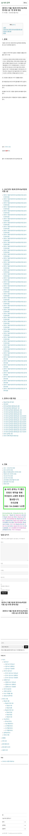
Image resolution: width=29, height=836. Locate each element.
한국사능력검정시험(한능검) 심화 (11, 406)
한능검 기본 (9, 705)
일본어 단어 (5, 750)
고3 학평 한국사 (9, 725)
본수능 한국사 (8, 721)
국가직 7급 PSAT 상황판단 (11, 675)
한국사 (15, 517)
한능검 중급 (9, 714)
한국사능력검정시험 (7, 513)
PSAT (3, 659)
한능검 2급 (20, 517)
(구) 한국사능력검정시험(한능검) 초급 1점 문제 (15, 431)
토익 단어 (4, 741)
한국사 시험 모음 (7, 31)
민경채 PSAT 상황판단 (10, 684)
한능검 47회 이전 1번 (18, 526)
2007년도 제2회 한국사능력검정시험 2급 (12, 29)
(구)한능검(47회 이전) (18, 513)
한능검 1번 (12, 515)
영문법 (3, 738)
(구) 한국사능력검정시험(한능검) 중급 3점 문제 (15, 421)
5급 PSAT (6, 661)
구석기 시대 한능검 (16, 529)
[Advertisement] (15, 19)
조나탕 (5, 12)
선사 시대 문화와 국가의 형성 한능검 (17, 527)
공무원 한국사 (7, 732)
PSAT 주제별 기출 (8, 693)
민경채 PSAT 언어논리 (10, 682)
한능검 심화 (9, 707)
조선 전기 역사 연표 (8, 475)
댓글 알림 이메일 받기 (5, 586)
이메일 (2, 570)
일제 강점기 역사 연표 (9, 481)
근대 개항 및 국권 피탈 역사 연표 (11, 479)
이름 (2, 563)
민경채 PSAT (7, 680)
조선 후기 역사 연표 (8, 477)
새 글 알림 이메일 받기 (5, 590)
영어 (3, 821)
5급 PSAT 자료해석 (9, 668)
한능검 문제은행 (18, 522)
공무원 (3, 825)
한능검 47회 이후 (9, 703)
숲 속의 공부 (5, 3)
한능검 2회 (18, 515)
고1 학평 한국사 (9, 730)
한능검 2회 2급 (20, 518)
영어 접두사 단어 (6, 747)
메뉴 (26, 2)
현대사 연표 (6, 483)
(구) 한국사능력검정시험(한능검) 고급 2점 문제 (15, 417)
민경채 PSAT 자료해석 (10, 686)
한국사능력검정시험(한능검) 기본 (11, 408)
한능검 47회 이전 (20, 524)
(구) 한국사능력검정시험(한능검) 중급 (13, 412)
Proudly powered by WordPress (15, 833)
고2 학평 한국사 (9, 728)
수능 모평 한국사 (9, 723)
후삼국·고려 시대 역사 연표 (10, 474)
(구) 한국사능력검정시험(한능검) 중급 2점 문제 (15, 423)
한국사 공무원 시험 (8, 433)
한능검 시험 (6, 701)
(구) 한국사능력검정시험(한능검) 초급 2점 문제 (15, 429)
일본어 (3, 828)
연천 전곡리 (10, 526)
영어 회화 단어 (5, 744)
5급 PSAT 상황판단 (9, 666)
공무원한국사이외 (6, 529)
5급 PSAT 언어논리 (9, 664)
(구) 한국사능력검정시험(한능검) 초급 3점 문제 (15, 427)
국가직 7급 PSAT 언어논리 (11, 673)
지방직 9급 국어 (7, 691)
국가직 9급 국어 (7, 689)
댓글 (2, 542)
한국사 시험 (5, 698)
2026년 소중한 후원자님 (8, 761)
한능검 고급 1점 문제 (18, 520)
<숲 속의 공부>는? (6, 818)
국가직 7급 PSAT (8, 670)
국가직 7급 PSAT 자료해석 (11, 677)
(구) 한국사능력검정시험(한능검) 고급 (13, 410)
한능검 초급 (9, 712)
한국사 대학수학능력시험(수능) (11, 435)
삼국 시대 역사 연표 (8, 470)
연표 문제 (6, 404)
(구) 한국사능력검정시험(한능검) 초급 (13, 414)
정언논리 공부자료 (8, 695)
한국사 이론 (6, 734)
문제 (4, 27)
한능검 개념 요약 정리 (9, 402)
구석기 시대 (7, 146)
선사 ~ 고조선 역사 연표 (9, 468)
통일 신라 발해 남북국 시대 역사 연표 (12, 472)
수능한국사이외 (9, 520)
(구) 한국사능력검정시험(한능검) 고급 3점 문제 (15, 416)
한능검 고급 (10, 517)
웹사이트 (3, 577)
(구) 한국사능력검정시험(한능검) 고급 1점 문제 (15, 419)
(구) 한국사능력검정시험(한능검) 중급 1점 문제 (15, 425)
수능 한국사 (6, 719)
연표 (4, 33)
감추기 (13, 24)
